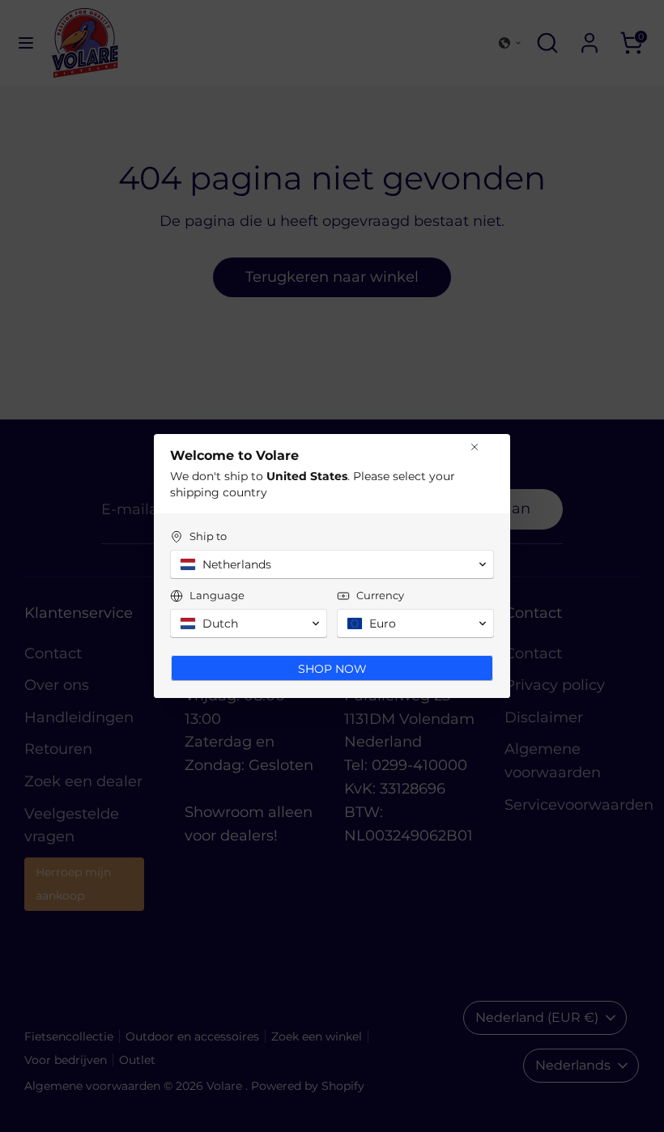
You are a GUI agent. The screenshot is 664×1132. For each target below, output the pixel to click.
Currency (380, 595)
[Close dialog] (474, 447)
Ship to (208, 536)
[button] (332, 564)
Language (217, 595)
